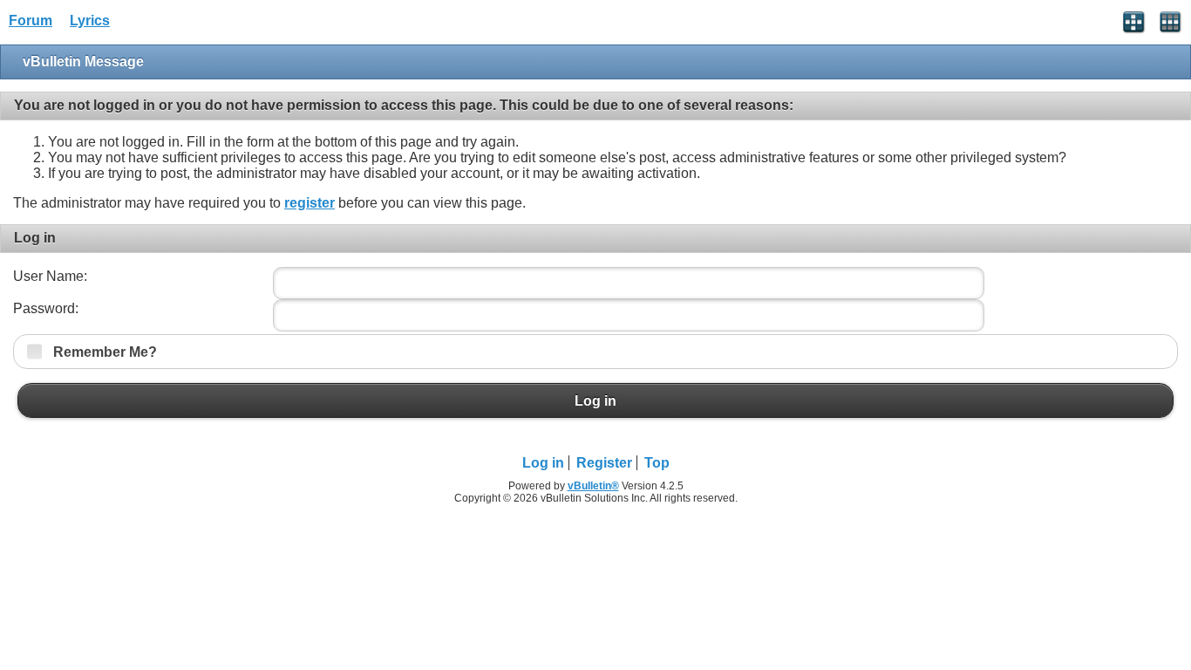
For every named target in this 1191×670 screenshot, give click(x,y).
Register (604, 462)
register (309, 202)
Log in (595, 400)
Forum (30, 20)
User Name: (50, 276)
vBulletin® (593, 486)
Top (657, 462)
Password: (45, 308)
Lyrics (90, 20)
